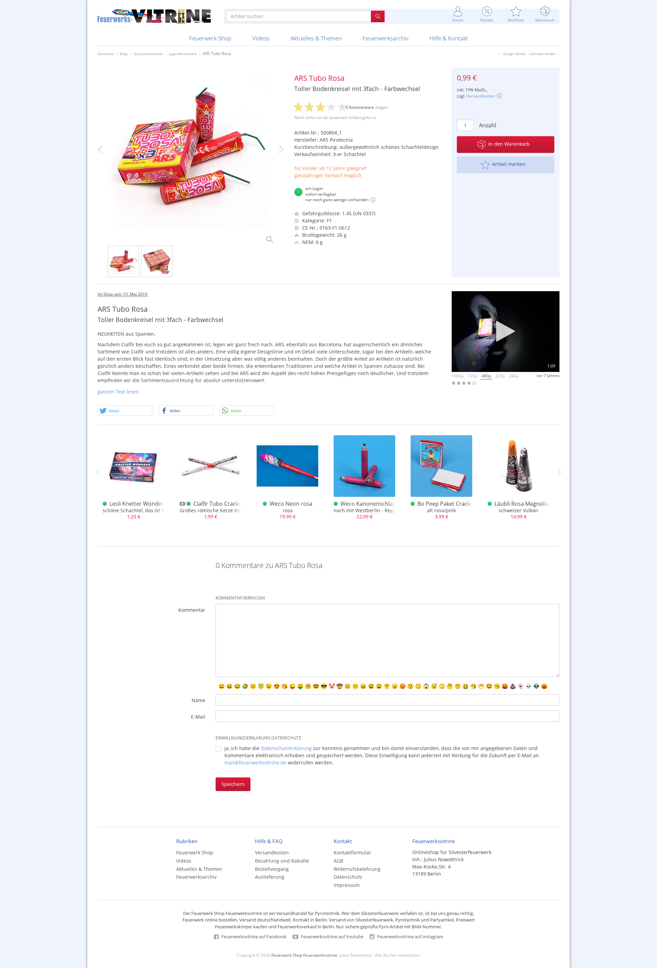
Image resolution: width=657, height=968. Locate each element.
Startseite (106, 53)
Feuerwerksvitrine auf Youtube (331, 936)
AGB (338, 860)
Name (198, 700)
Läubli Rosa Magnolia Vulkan (531, 503)
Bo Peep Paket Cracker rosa (453, 503)
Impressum (347, 885)
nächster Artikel (542, 53)
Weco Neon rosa (291, 503)
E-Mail (198, 716)
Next (559, 472)
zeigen (381, 107)
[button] (125, 411)
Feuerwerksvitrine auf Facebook (253, 936)
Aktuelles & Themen (316, 38)
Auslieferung (269, 877)
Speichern (233, 784)
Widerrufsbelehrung (357, 869)
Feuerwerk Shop (210, 38)
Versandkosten (480, 96)
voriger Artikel (514, 53)
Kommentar (191, 610)
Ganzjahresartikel (148, 53)
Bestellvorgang (272, 869)
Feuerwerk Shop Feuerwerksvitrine (304, 955)
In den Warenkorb (509, 144)
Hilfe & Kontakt (448, 38)
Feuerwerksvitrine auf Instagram (409, 936)
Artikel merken (509, 164)
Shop (124, 53)
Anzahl (487, 125)
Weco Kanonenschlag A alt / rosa (382, 503)
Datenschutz (348, 877)
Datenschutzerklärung (286, 748)
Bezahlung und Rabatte (282, 860)
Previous (97, 472)
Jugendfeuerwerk (182, 53)
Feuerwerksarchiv (386, 38)
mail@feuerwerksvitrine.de (255, 762)
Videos (261, 38)
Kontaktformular (352, 852)
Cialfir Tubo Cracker (218, 503)
